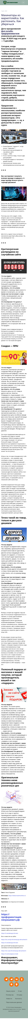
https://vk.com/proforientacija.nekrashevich (14, 939)
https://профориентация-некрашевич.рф (11, 917)
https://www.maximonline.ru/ (17, 895)
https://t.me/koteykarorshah (9, 954)
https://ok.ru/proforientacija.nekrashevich (13, 951)
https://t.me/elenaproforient (9, 933)
